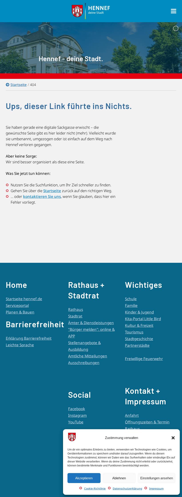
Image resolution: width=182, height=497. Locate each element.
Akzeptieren (84, 478)
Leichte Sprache (20, 344)
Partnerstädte (137, 345)
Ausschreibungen (83, 362)
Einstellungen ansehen (156, 478)
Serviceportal (17, 305)
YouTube (75, 422)
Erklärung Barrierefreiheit (28, 338)
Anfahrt (132, 415)
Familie (131, 305)
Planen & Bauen (20, 312)
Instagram (77, 415)
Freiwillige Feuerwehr (144, 358)
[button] (173, 438)
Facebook (76, 408)
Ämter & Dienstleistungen (91, 322)
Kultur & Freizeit (139, 325)
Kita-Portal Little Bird (143, 318)
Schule (131, 298)
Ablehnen (119, 478)
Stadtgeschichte (139, 338)
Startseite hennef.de (24, 298)
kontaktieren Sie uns (42, 196)
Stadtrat (75, 316)
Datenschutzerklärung (127, 488)
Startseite (18, 84)
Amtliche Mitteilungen (87, 356)
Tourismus (134, 332)
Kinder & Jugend (139, 312)
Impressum (156, 488)
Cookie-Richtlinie (95, 488)
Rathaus (75, 309)
